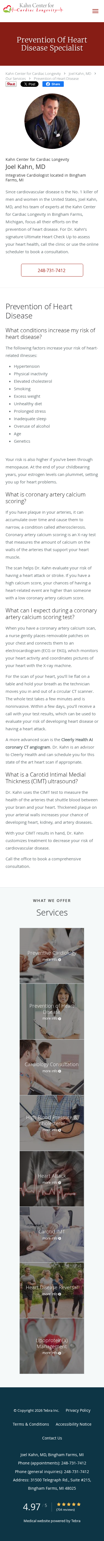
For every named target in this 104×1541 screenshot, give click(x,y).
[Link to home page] (43, 8)
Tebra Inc (50, 1410)
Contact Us (52, 1438)
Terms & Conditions (31, 1424)
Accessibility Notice (74, 1424)
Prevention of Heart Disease (56, 78)
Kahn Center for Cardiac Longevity (33, 73)
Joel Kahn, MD (80, 73)
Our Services (16, 78)
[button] (95, 11)
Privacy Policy (78, 1410)
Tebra (75, 1520)
